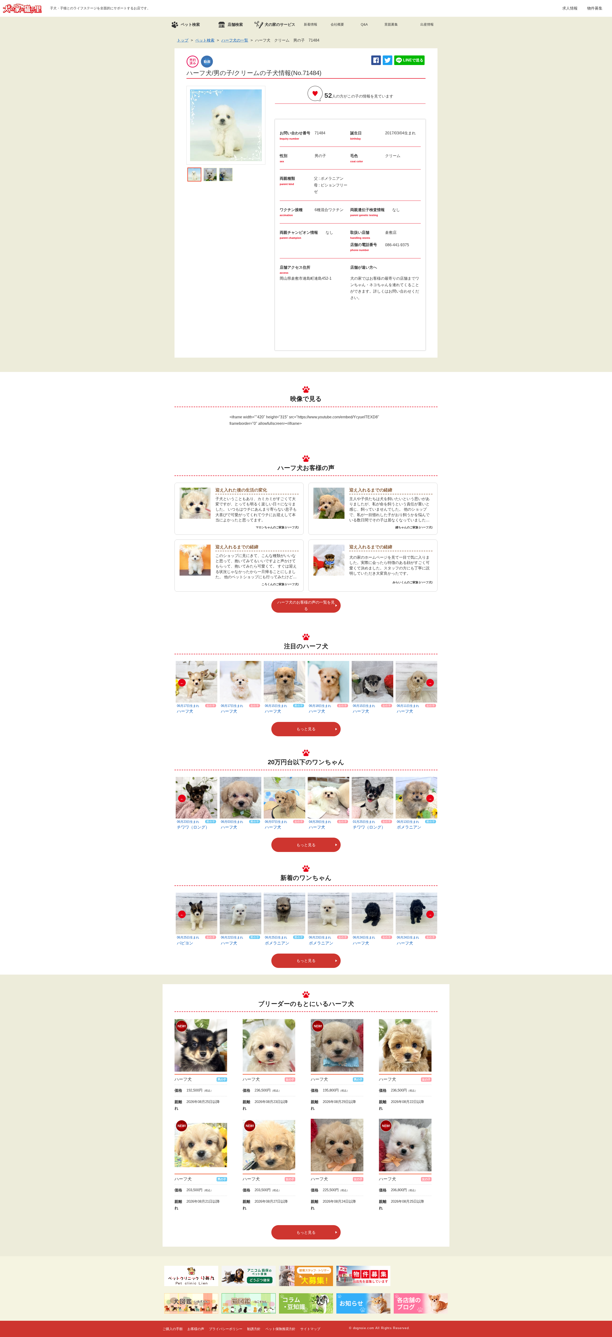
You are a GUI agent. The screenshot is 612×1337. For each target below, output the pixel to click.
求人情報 (570, 8)
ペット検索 (204, 40)
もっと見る (306, 729)
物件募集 (594, 8)
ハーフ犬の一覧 (234, 40)
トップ (182, 40)
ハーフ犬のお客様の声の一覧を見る (306, 605)
